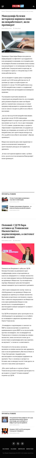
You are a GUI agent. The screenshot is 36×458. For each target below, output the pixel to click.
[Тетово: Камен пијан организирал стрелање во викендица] (5, 200)
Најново (13, 449)
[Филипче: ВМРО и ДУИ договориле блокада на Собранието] (5, 431)
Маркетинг (30, 449)
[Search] (33, 6)
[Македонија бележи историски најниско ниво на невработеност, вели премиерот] (18, 41)
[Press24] (18, 6)
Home (3, 11)
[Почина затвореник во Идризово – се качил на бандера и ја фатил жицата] (5, 208)
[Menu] (3, 6)
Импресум (21, 449)
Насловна (6, 449)
